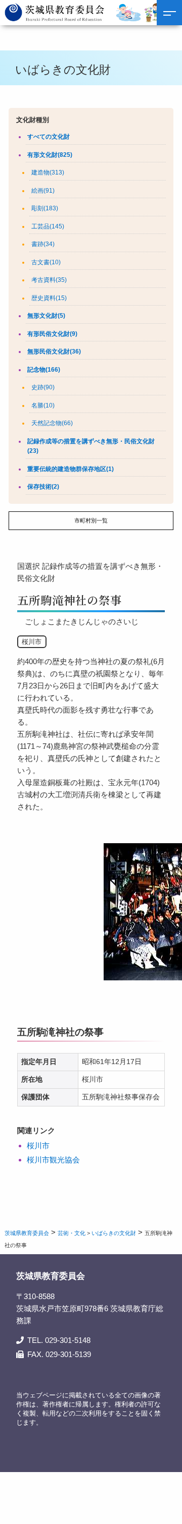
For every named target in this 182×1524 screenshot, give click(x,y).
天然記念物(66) (52, 423)
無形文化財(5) (46, 315)
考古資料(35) (49, 279)
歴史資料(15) (49, 298)
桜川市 (38, 1145)
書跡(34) (43, 244)
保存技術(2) (43, 486)
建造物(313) (47, 172)
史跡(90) (43, 387)
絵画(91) (43, 190)
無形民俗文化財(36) (54, 351)
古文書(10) (46, 262)
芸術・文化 (71, 1233)
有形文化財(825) (49, 154)
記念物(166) (43, 369)
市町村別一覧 (91, 520)
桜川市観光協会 (53, 1159)
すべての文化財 (48, 136)
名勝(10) (43, 405)
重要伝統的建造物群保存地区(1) (70, 469)
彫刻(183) (44, 208)
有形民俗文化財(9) (52, 333)
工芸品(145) (47, 226)
